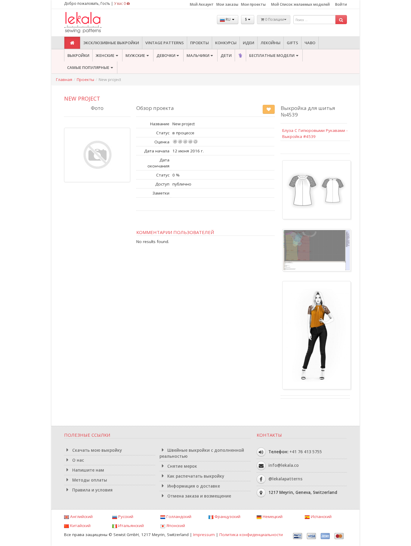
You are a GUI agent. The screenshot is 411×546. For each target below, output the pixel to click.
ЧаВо (309, 42)
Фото (97, 108)
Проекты (199, 42)
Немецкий (272, 516)
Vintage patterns (164, 42)
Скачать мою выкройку (96, 450)
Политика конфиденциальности (251, 534)
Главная (64, 79)
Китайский (80, 525)
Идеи (248, 42)
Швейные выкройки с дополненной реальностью (201, 453)
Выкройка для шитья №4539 (308, 111)
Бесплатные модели (272, 55)
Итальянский (130, 525)
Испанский (321, 516)
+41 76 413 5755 (305, 451)
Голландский (178, 516)
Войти (341, 4)
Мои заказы (227, 4)
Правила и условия (92, 490)
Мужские (135, 55)
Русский (125, 516)
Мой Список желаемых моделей (300, 4)
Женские (105, 55)
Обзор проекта (155, 108)
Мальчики (198, 55)
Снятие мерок (181, 466)
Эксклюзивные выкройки (111, 42)
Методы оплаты (89, 480)
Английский (81, 516)
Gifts (292, 42)
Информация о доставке (193, 486)
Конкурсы (225, 42)
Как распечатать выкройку (195, 476)
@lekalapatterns (285, 479)
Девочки (165, 55)
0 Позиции (274, 19)
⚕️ (240, 55)
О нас (77, 460)
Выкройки (78, 55)
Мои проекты (253, 4)
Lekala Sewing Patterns (94, 22)
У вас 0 (120, 3)
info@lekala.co (283, 465)
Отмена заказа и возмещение (198, 496)
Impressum (204, 534)
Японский (175, 525)
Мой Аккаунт (202, 4)
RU (228, 19)
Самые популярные (88, 67)
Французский (226, 516)
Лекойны (270, 42)
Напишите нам (87, 470)
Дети (226, 55)
